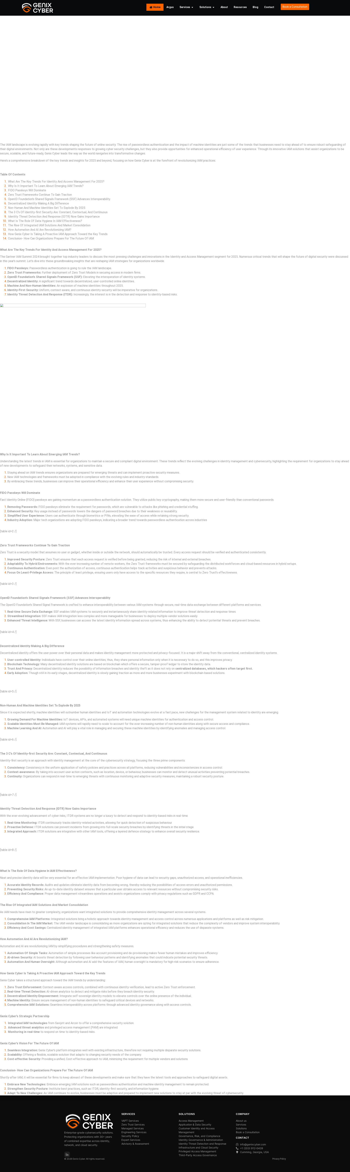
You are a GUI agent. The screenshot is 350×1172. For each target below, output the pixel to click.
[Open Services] (192, 7)
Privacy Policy (279, 1159)
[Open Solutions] (213, 7)
